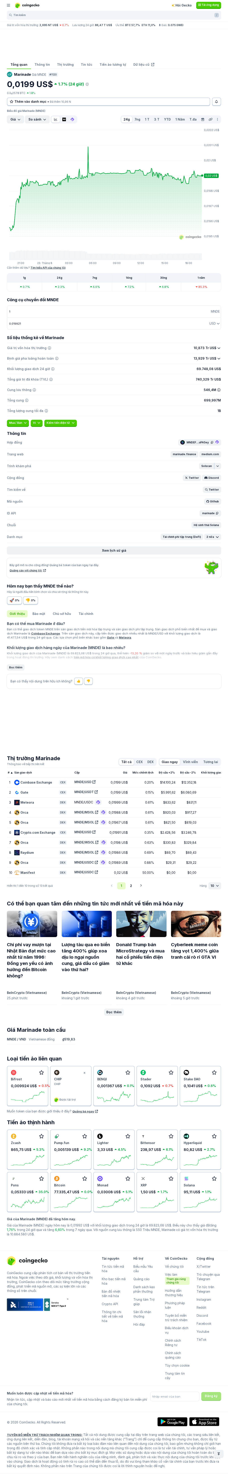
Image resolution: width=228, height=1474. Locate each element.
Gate (111, 637)
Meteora (125, 637)
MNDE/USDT (84, 792)
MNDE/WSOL (84, 842)
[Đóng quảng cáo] (84, 1073)
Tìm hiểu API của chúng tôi (48, 267)
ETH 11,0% (148, 25)
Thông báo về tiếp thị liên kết (25, 764)
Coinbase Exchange (45, 633)
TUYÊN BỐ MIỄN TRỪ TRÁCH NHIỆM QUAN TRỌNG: (44, 1435)
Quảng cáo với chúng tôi (26, 570)
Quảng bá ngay (83, 1111)
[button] (184, 454)
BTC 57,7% (132, 25)
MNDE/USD (83, 782)
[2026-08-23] (202, 119)
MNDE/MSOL (84, 812)
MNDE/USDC (84, 862)
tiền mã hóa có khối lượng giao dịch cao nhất (106, 657)
